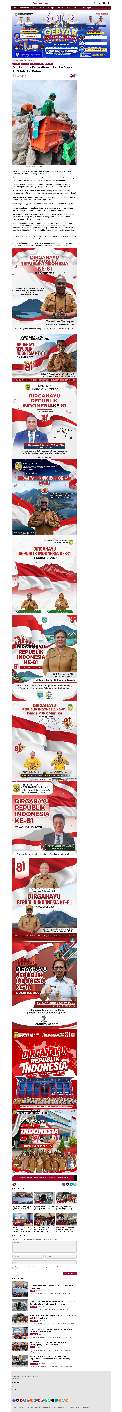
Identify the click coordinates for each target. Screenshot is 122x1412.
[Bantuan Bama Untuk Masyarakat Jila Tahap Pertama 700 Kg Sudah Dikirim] (66, 1198)
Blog (13, 1386)
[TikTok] (52, 1400)
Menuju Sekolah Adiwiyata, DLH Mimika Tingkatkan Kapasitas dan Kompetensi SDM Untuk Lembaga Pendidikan (65, 1229)
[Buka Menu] (108, 3)
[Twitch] (42, 1400)
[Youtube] (38, 1400)
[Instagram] (28, 1400)
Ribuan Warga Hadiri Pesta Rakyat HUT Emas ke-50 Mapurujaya (21, 1208)
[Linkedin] (35, 1400)
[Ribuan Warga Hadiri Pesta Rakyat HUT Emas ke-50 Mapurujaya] (22, 1198)
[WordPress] (24, 1400)
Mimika (32, 63)
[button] (99, 2)
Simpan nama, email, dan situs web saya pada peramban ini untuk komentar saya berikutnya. (42, 1268)
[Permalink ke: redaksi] (14, 76)
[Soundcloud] (59, 1400)
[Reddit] (31, 1400)
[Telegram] (71, 1184)
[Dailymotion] (63, 1400)
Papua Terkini (49, 63)
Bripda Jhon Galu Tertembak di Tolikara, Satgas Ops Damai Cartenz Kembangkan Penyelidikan (44, 1208)
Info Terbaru (16, 63)
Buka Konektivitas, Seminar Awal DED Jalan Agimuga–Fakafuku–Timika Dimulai (21, 1229)
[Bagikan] (75, 76)
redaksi (19, 75)
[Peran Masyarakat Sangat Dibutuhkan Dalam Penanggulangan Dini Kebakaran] (44, 1219)
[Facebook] (63, 1184)
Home (14, 1389)
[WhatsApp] (75, 1184)
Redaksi (14, 1392)
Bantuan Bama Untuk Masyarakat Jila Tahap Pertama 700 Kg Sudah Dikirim (64, 1208)
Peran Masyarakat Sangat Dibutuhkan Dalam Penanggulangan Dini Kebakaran (43, 1229)
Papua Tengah (40, 63)
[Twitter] (67, 1184)
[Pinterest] (21, 1400)
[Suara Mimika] (46, 3)
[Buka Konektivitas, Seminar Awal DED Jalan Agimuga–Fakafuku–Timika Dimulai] (22, 1219)
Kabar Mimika (24, 63)
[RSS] (66, 1400)
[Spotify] (45, 1400)
